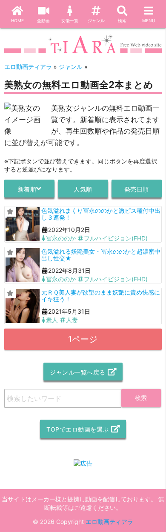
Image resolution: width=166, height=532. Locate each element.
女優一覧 (69, 20)
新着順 (27, 189)
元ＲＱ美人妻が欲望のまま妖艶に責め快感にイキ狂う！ (100, 295)
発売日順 (136, 189)
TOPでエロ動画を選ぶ (77, 429)
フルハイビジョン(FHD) (116, 238)
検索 (122, 20)
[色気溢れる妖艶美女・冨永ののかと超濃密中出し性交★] (23, 265)
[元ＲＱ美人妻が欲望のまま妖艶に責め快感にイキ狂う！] (23, 306)
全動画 (43, 20)
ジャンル (96, 20)
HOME (17, 20)
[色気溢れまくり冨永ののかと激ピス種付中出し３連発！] (23, 224)
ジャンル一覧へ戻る (78, 372)
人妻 (72, 319)
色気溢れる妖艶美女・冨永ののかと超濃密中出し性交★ (100, 254)
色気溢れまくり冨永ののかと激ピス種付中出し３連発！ (100, 213)
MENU (148, 20)
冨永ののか (61, 238)
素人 (52, 319)
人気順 (83, 189)
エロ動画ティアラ (109, 521)
